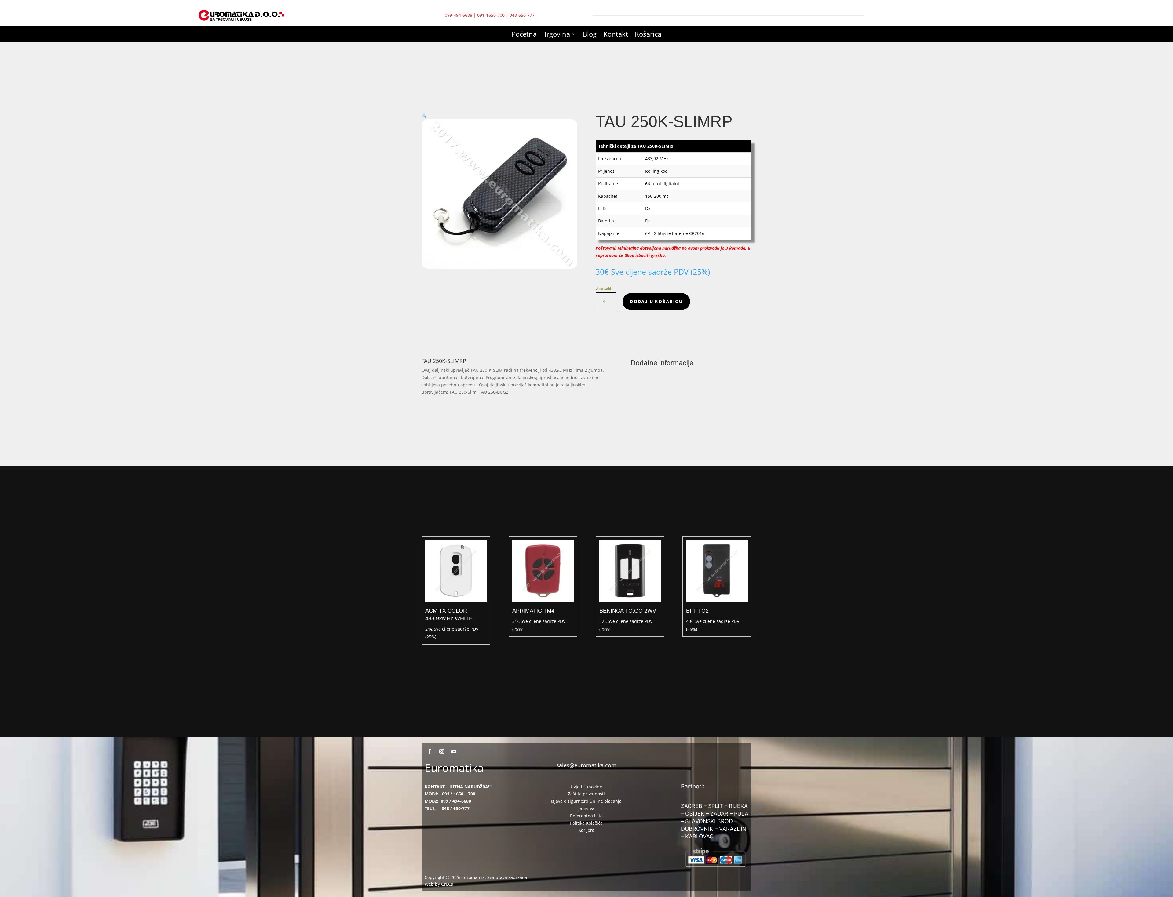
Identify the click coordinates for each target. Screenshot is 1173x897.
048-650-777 (522, 15)
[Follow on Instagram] (442, 751)
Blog (590, 35)
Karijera (586, 830)
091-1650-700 (491, 15)
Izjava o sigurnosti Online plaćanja (586, 801)
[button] (424, 115)
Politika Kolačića (586, 823)
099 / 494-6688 (456, 801)
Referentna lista (586, 816)
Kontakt (615, 35)
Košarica (648, 35)
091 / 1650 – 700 (458, 794)
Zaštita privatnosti (586, 794)
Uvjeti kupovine (586, 787)
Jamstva (586, 808)
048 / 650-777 (456, 808)
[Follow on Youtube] (454, 751)
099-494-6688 (458, 15)
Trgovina (556, 35)
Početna (524, 35)
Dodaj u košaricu (656, 301)
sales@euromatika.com (586, 765)
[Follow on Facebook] (429, 751)
